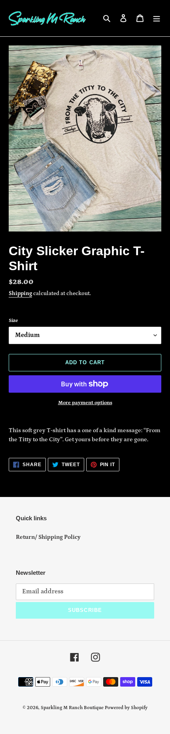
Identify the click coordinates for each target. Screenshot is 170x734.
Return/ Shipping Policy (48, 537)
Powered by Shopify (126, 707)
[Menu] (156, 18)
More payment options (85, 403)
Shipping (20, 293)
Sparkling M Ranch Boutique (73, 707)
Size (13, 321)
